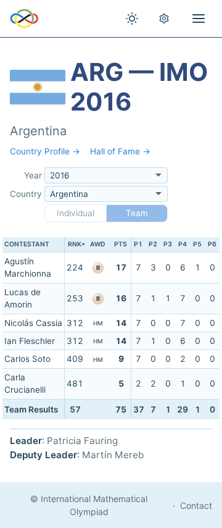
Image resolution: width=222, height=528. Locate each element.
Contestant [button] (26, 244)
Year (33, 175)
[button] (74, 245)
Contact (196, 505)
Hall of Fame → (120, 151)
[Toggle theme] (132, 18)
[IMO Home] (24, 18)
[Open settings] (164, 18)
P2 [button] (153, 244)
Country (26, 194)
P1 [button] (138, 244)
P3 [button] (167, 244)
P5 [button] (197, 244)
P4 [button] (182, 244)
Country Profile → (45, 151)
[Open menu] (198, 18)
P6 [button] (212, 244)
